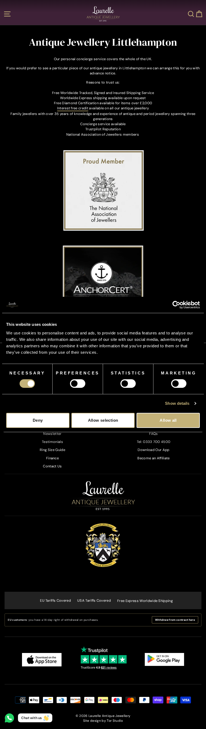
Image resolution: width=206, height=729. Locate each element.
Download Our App (153, 449)
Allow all (168, 420)
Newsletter (52, 433)
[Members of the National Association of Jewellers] (103, 229)
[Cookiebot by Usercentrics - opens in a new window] (176, 305)
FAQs (153, 433)
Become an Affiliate (153, 458)
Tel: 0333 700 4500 (154, 441)
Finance (52, 458)
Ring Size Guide (52, 449)
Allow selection (103, 420)
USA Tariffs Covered (94, 600)
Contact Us (52, 466)
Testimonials (52, 441)
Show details (177, 403)
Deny (38, 420)
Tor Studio (115, 721)
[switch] (77, 383)
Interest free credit (72, 108)
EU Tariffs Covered (55, 600)
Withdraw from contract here (175, 620)
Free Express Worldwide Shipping (145, 600)
